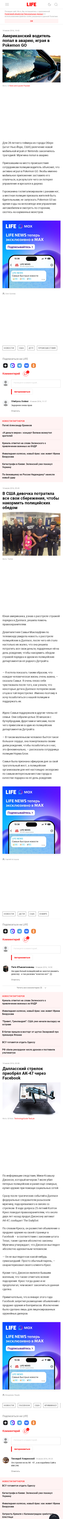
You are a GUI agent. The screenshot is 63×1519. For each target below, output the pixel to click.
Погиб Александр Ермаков (17, 425)
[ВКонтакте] (26, 365)
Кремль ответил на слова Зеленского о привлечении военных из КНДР (24, 444)
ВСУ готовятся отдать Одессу (18, 1042)
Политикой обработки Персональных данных (24, 14)
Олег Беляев (10, 294)
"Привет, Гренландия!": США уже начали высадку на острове (31, 1023)
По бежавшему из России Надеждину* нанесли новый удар (28, 476)
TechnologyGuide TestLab (24, 1118)
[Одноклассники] (33, 365)
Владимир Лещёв (12, 1395)
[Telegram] (19, 365)
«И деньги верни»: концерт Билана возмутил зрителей (27, 434)
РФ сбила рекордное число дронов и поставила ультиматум (28, 1051)
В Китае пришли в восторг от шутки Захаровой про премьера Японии (30, 1033)
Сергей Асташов (12, 859)
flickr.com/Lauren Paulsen (19, 85)
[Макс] (12, 365)
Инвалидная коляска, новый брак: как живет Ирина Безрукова (31, 455)
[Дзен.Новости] (5, 365)
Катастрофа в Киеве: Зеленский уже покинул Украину (27, 465)
